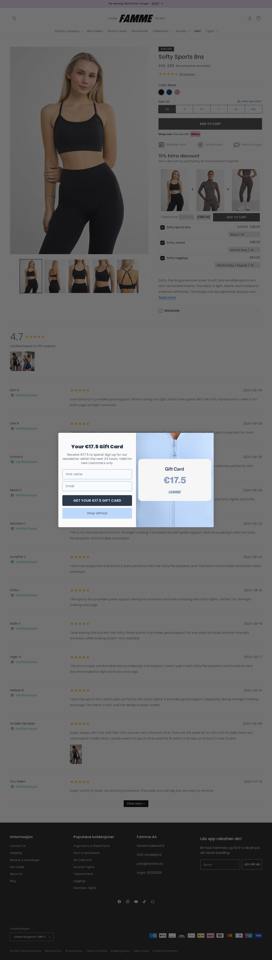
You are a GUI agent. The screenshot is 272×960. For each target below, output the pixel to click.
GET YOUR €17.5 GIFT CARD (97, 500)
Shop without (97, 513)
